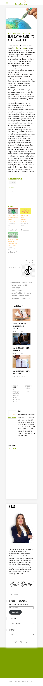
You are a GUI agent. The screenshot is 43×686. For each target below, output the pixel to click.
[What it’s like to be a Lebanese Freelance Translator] (13, 211)
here (14, 48)
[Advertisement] (24, 662)
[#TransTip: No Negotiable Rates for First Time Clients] (13, 235)
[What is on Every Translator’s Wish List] (25, 211)
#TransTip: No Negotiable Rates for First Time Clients (13, 242)
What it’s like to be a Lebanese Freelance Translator (13, 218)
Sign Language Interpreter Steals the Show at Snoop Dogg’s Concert (17, 395)
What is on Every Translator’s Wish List (24, 218)
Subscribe (15, 612)
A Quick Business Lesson (27, 390)
